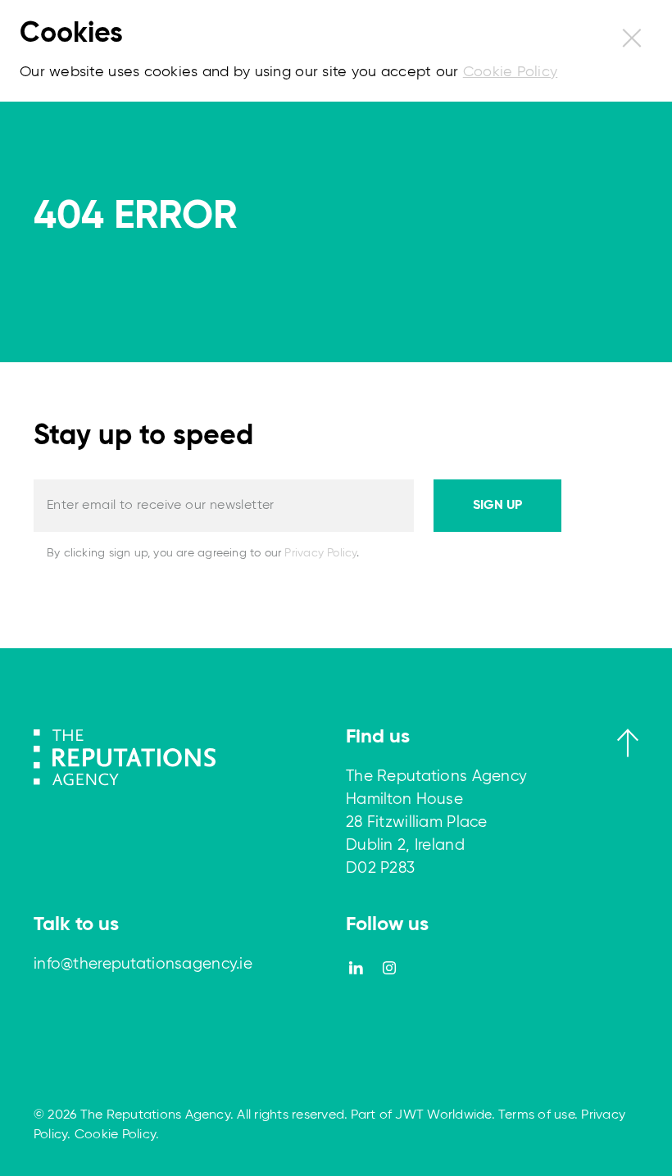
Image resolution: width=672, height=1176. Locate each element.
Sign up (497, 505)
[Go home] (125, 756)
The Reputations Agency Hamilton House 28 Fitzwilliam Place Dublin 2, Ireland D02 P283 (436, 822)
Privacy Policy (320, 553)
